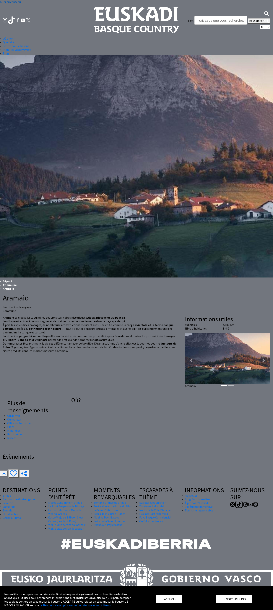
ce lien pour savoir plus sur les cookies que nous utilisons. (75, 605)
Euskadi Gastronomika (153, 514)
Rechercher (256, 20)
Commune (10, 285)
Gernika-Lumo (12, 518)
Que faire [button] (8, 42)
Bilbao (7, 495)
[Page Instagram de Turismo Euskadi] (5, 20)
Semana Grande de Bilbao (110, 502)
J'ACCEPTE (169, 599)
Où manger (14, 419)
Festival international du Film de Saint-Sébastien (112, 508)
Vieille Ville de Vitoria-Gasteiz (67, 525)
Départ (7, 281)
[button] (266, 13)
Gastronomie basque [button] (16, 46)
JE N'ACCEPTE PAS (234, 599)
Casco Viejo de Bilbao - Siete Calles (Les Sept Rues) (66, 519)
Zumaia (7, 510)
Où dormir (13, 416)
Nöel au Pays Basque (106, 517)
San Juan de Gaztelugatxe (19, 499)
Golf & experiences (151, 521)
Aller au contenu (10, 2)
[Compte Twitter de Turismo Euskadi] (28, 20)
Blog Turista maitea (197, 499)
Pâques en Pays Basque (108, 525)
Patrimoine (14, 434)
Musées (12, 438)
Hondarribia (10, 514)
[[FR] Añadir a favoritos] (13, 473)
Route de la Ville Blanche (155, 510)
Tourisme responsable (199, 510)
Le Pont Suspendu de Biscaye (66, 506)
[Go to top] (4, 473)
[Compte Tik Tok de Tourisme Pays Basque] (12, 20)
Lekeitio (8, 503)
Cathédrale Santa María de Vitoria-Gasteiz (65, 512)
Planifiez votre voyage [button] (17, 49)
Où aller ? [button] (9, 38)
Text (191, 20)
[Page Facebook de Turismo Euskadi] (18, 20)
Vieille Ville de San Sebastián (66, 528)
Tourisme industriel (151, 506)
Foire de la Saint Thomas (109, 521)
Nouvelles (191, 495)
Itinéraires (14, 430)
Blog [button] (6, 53)
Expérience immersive (199, 506)
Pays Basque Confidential (155, 517)
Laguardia (9, 506)
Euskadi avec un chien (152, 502)
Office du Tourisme (19, 423)
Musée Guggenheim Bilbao (65, 502)
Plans (10, 427)
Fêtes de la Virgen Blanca (109, 514)
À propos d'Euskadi (197, 503)
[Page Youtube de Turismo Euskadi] (23, 20)
